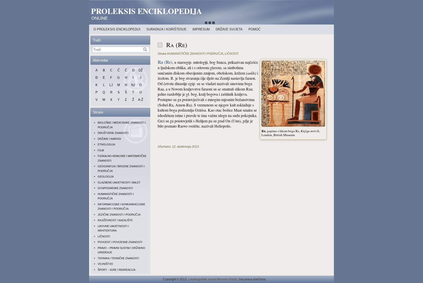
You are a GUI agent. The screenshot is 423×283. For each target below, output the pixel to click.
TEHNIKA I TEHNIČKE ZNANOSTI (118, 258)
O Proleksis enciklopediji (117, 29)
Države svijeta (229, 29)
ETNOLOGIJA (106, 144)
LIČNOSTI (104, 236)
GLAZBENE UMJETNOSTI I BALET (119, 182)
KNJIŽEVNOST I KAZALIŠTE (115, 220)
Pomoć (254, 29)
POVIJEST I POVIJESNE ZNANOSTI (120, 242)
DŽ (141, 70)
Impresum (201, 29)
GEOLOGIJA (106, 176)
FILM (101, 150)
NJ (133, 85)
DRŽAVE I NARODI (109, 138)
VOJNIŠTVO (105, 263)
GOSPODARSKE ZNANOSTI (115, 188)
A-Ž (140, 100)
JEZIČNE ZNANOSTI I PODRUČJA (119, 214)
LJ (111, 85)
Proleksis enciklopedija (146, 11)
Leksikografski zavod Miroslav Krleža (212, 279)
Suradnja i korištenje (166, 29)
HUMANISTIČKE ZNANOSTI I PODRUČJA (195, 53)
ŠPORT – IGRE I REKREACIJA (116, 269)
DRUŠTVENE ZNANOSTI (113, 132)
